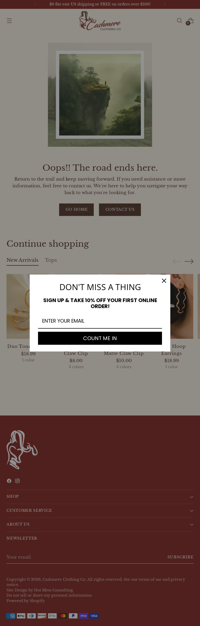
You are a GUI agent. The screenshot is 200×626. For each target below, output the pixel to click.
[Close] (164, 280)
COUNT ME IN (100, 338)
